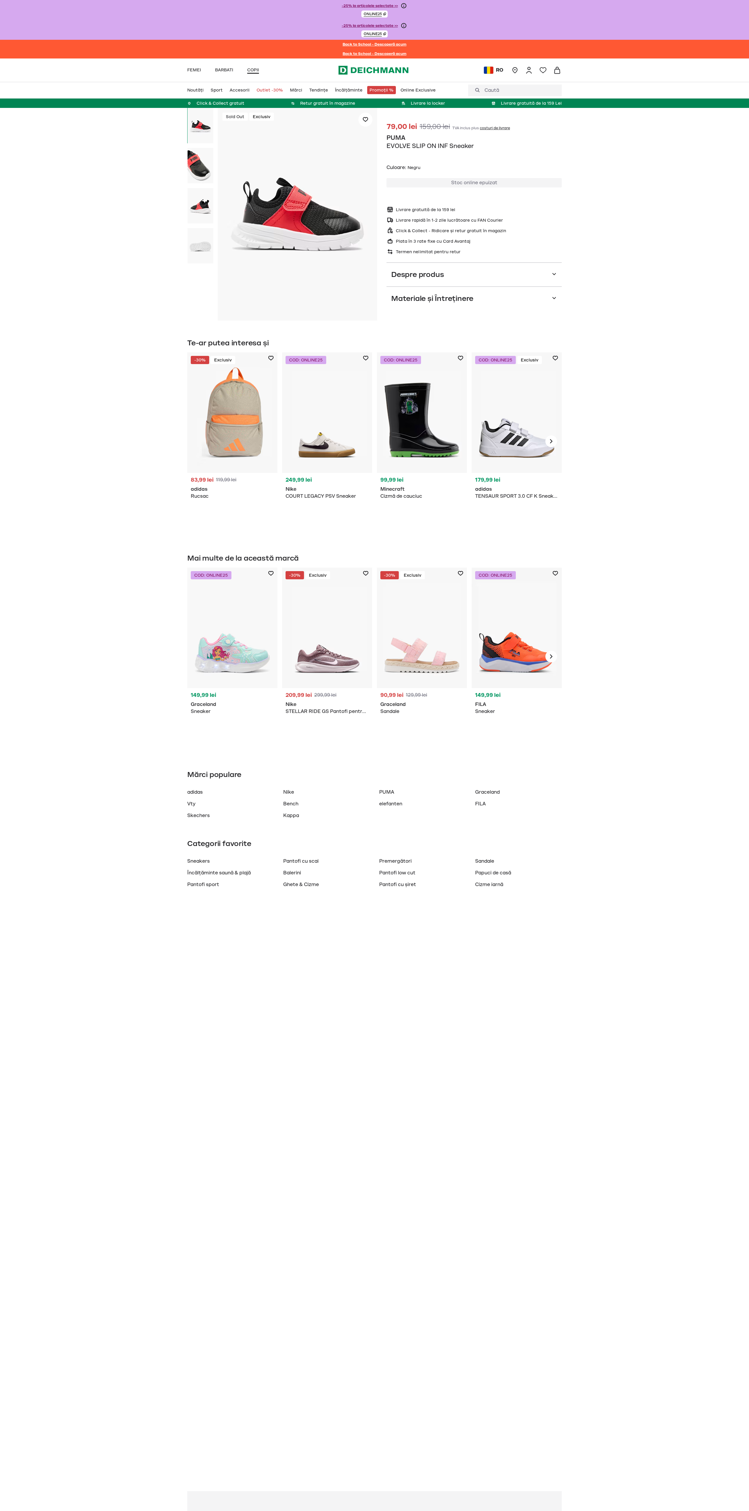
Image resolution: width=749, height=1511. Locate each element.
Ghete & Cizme (301, 884)
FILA (480, 804)
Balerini (292, 873)
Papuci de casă (493, 873)
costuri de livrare (495, 128)
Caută (492, 90)
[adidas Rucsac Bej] (232, 441)
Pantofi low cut (397, 873)
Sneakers (198, 861)
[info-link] (403, 5)
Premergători (395, 861)
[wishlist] (543, 70)
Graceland (487, 792)
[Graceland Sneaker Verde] (232, 656)
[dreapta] (551, 441)
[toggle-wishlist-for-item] (365, 120)
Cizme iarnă (489, 884)
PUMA (395, 138)
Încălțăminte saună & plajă (219, 873)
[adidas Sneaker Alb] (517, 441)
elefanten (390, 804)
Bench (290, 804)
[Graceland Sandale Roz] (422, 656)
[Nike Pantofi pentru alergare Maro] (327, 656)
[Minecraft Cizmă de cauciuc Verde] (422, 441)
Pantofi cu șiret (397, 884)
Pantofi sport (203, 884)
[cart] (557, 70)
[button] (374, 14)
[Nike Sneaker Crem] (327, 441)
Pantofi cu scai (301, 861)
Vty (191, 804)
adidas (195, 792)
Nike (288, 792)
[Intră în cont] (529, 70)
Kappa (291, 815)
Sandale (484, 861)
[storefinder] (515, 70)
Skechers (198, 815)
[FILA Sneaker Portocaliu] (517, 656)
